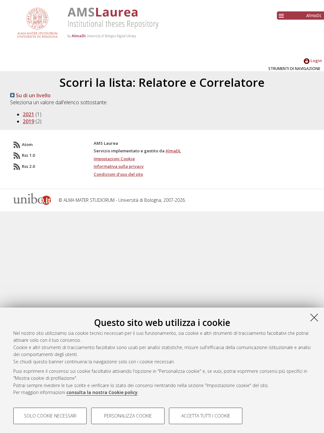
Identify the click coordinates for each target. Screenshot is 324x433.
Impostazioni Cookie (114, 159)
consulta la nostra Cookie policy (102, 392)
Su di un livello (33, 95)
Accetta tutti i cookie (205, 416)
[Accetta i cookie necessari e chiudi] (314, 317)
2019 (28, 121)
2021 (28, 114)
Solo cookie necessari (50, 416)
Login (315, 60)
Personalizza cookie (128, 416)
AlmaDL (314, 15)
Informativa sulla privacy (119, 166)
